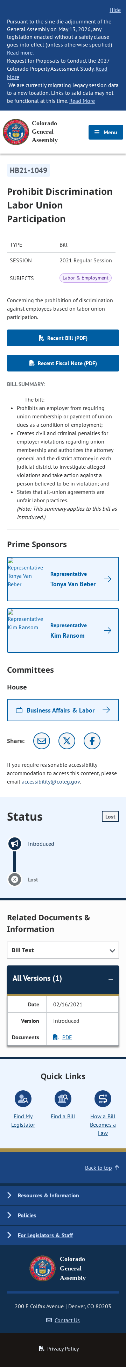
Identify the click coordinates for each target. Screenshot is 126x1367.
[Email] (41, 740)
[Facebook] (92, 740)
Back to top (98, 1167)
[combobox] (63, 950)
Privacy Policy (63, 1348)
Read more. (20, 52)
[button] (63, 1195)
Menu (109, 132)
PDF (67, 1037)
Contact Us (67, 1320)
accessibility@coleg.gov (51, 781)
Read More (82, 100)
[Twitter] (66, 740)
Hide (115, 9)
